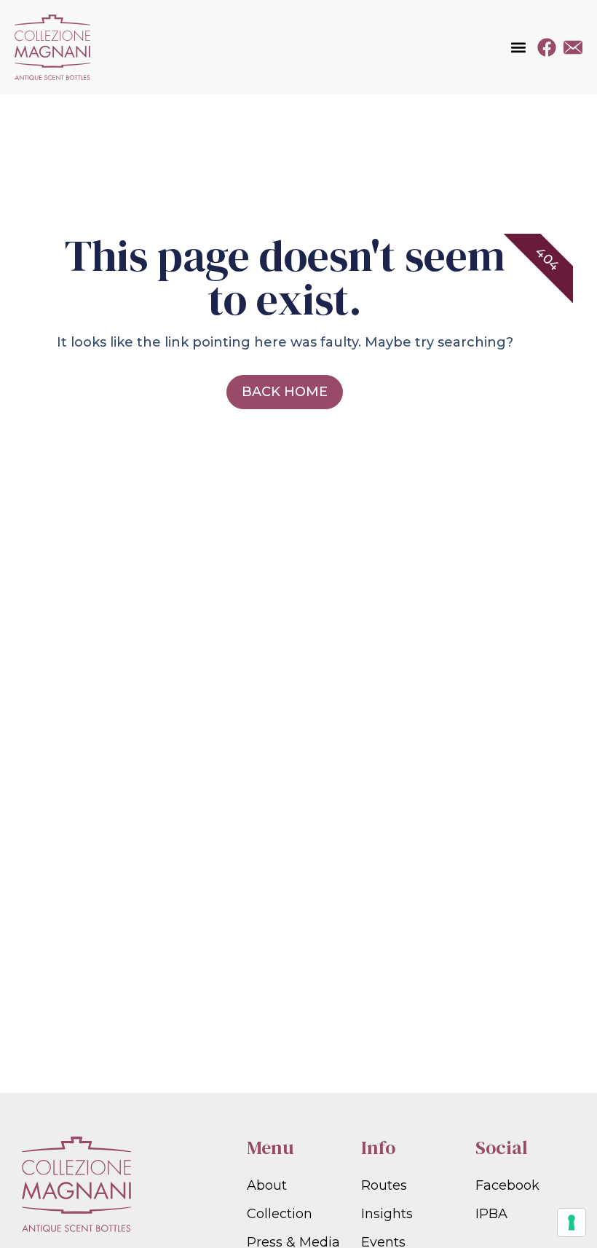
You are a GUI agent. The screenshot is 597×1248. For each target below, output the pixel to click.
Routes (384, 1185)
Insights (387, 1214)
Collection (279, 1214)
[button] (518, 48)
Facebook (507, 1185)
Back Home (285, 392)
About (267, 1185)
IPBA (491, 1214)
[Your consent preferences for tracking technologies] (571, 1222)
